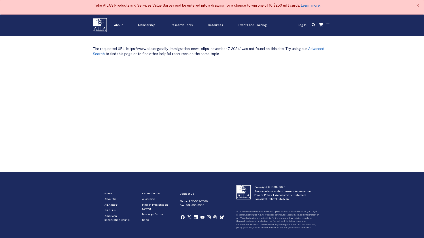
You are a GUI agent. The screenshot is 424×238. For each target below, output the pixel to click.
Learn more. (310, 5)
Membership (146, 25)
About (118, 25)
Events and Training (252, 25)
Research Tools (181, 25)
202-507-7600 (198, 201)
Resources (215, 25)
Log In (302, 25)
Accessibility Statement (290, 195)
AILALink (110, 210)
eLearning (148, 199)
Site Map (283, 199)
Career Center (151, 193)
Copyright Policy (265, 199)
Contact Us (187, 193)
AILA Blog (110, 204)
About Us (110, 199)
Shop (145, 219)
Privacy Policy (263, 195)
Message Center (152, 214)
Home (108, 193)
